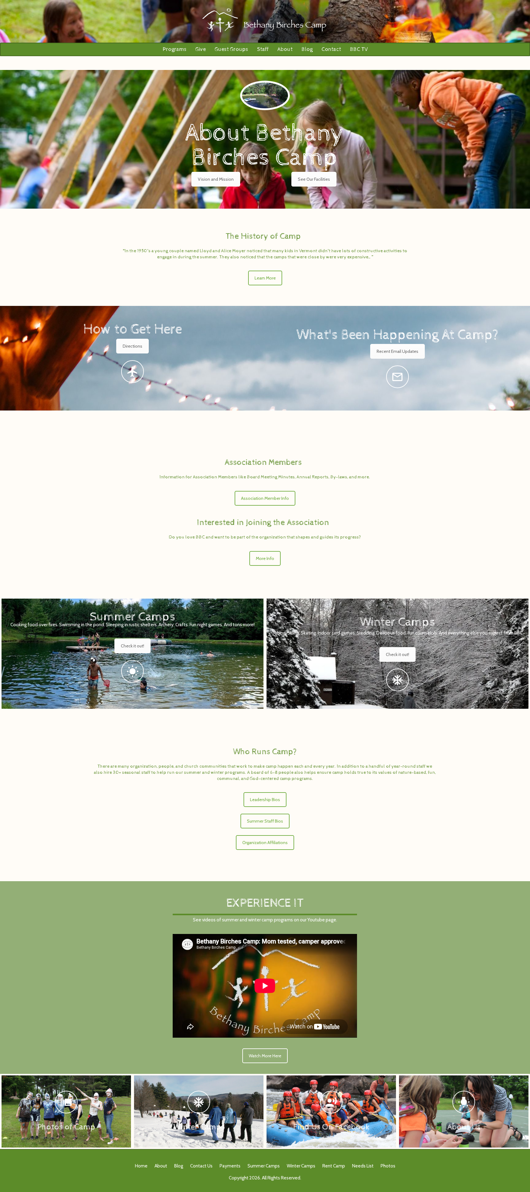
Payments (230, 1166)
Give (200, 49)
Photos (388, 1166)
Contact (331, 49)
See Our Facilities (314, 179)
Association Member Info (265, 498)
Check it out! (132, 646)
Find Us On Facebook (331, 1127)
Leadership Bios (265, 799)
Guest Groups (231, 49)
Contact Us (201, 1166)
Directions (132, 346)
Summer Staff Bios (265, 821)
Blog (307, 49)
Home (141, 1166)
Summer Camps (132, 617)
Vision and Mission (216, 179)
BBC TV (359, 49)
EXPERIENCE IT (265, 903)
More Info (265, 558)
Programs (174, 49)
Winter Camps (397, 622)
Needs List (363, 1166)
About (285, 49)
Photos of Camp (66, 1127)
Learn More (265, 278)
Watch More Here (265, 1056)
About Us (464, 1127)
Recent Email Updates (397, 351)
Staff (263, 49)
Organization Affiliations (265, 842)
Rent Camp (333, 1166)
